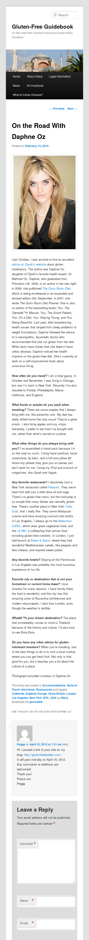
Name (27, 900)
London (71, 693)
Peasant (53, 487)
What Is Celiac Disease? (28, 95)
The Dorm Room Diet (56, 288)
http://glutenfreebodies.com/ (42, 754)
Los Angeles (20, 698)
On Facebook (35, 85)
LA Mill (21, 530)
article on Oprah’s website (29, 264)
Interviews (28, 689)
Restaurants (44, 689)
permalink (36, 702)
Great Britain (56, 693)
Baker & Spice (40, 540)
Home (16, 76)
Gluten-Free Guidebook (42, 26)
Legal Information (60, 76)
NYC (46, 698)
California (18, 693)
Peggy (21, 744)
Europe (42, 693)
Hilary (64, 698)
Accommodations (53, 685)
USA (53, 698)
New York (35, 698)
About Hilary (34, 76)
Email (27, 923)
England (31, 693)
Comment (28, 843)
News (16, 85)
